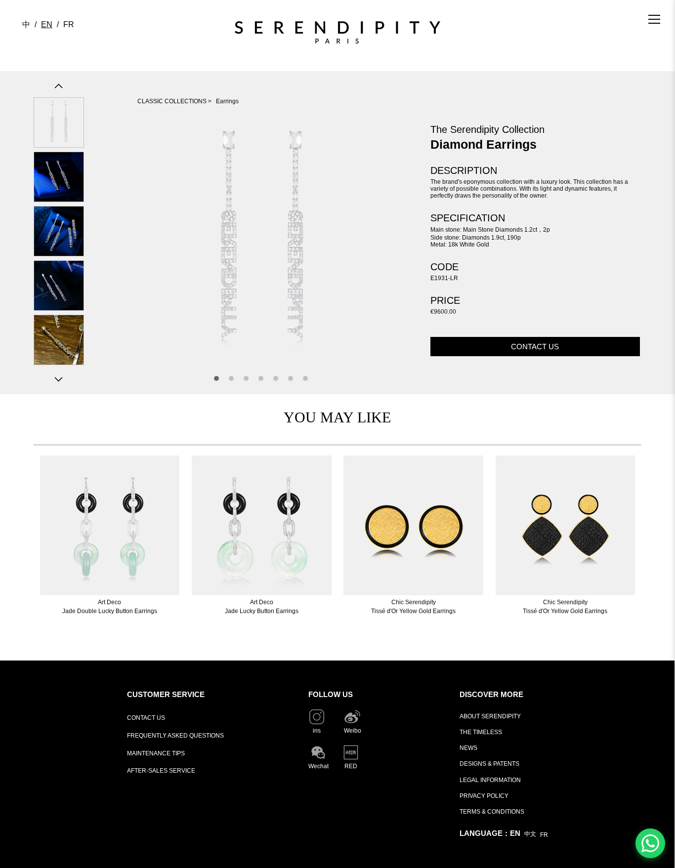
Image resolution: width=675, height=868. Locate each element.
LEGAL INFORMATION (490, 780)
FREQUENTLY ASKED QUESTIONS (175, 735)
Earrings (227, 101)
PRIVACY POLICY (484, 795)
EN (46, 24)
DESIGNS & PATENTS (489, 763)
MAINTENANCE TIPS (156, 753)
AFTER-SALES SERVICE (161, 770)
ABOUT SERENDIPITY (490, 716)
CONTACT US (146, 717)
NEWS (468, 747)
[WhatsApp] (650, 843)
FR (68, 24)
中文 (530, 833)
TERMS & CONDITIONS (492, 811)
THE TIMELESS (481, 732)
